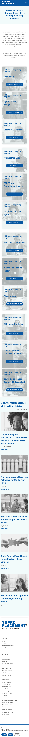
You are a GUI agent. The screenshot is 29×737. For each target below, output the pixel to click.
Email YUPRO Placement (8, 717)
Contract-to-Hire (6, 657)
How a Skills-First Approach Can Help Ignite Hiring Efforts (14, 598)
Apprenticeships (6, 659)
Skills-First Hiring (6, 673)
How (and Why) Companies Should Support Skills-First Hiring (14, 519)
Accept (4, 734)
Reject (10, 734)
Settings (17, 734)
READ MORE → (5, 450)
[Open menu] (25, 3)
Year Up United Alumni (7, 650)
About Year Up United (7, 709)
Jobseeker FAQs (6, 688)
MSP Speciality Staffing (7, 663)
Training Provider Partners (8, 645)
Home (3, 641)
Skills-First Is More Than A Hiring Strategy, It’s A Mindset (14, 559)
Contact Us (4, 695)
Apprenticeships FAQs (7, 691)
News (3, 707)
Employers (4, 643)
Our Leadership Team (7, 704)
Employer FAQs (6, 684)
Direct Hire (4, 661)
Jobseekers (5, 647)
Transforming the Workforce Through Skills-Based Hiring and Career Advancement (14, 438)
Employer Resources (7, 682)
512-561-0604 (5, 714)
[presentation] (14, 421)
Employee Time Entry (7, 693)
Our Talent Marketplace (7, 670)
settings (13, 731)
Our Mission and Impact (7, 702)
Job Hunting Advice (6, 686)
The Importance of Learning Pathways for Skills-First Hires (14, 480)
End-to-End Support (6, 675)
